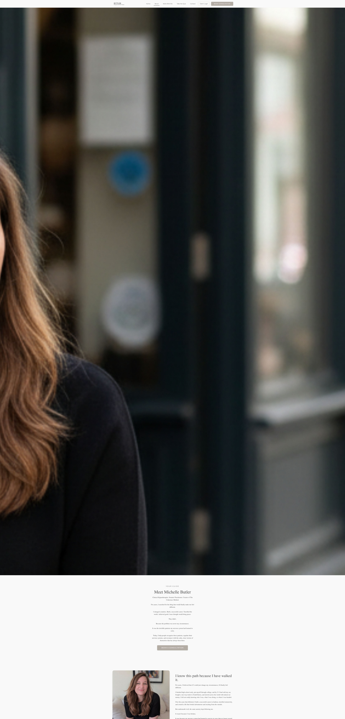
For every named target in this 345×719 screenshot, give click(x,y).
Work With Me (167, 4)
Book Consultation (222, 4)
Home (148, 4)
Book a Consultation (172, 648)
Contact (192, 4)
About (157, 4)
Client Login (204, 4)
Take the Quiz (181, 4)
